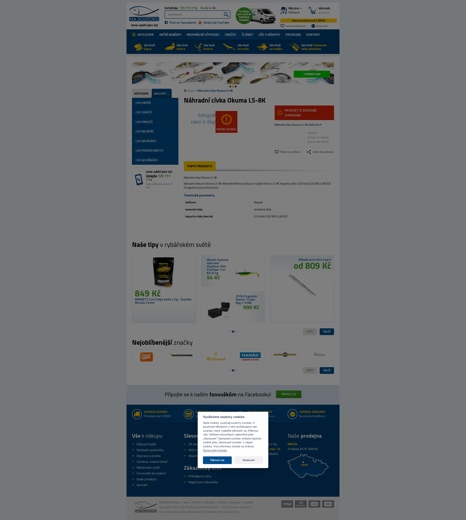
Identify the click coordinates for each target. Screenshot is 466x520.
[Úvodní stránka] (143, 13)
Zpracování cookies (215, 450)
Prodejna (293, 34)
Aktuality (210, 502)
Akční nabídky (170, 34)
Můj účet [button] (294, 10)
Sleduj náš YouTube (215, 22)
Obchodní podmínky (150, 449)
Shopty (191, 512)
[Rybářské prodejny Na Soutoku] (308, 465)
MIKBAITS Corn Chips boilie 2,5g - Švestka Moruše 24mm (163, 301)
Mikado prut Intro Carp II (315, 259)
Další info (313, 125)
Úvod (190, 91)
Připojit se (288, 394)
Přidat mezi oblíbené (290, 152)
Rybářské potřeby (169, 502)
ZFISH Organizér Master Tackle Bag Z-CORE (246, 299)
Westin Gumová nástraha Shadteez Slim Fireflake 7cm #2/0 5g (217, 266)
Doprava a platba (149, 455)
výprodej (203, 34)
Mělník (292, 443)
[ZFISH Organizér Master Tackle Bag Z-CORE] (218, 310)
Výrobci (196, 502)
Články (247, 34)
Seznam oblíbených (295, 26)
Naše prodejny (147, 479)
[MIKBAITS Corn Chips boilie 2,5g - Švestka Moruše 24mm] (164, 273)
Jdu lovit (149, 47)
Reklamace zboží (148, 467)
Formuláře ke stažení (151, 473)
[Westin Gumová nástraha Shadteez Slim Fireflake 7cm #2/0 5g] (247, 273)
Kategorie (145, 34)
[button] (327, 331)
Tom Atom (211, 512)
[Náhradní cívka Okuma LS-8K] (226, 118)
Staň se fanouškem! (182, 22)
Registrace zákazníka (203, 482)
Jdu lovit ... (161, 93)
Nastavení (248, 459)
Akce (186, 502)
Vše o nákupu (269, 34)
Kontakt (313, 34)
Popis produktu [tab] (199, 166)
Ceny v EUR (321, 26)
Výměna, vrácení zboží (152, 461)
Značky (230, 34)
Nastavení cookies (229, 512)
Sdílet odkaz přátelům (323, 152)
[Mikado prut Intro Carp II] (302, 285)
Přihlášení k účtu (199, 476)
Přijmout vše (217, 459)
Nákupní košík (146, 444)
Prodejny (235, 502)
